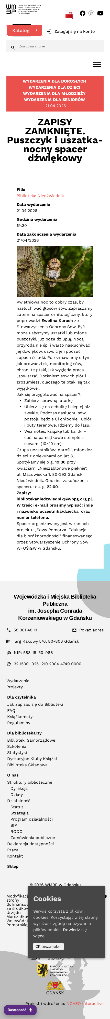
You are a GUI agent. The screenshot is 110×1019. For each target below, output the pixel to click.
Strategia (19, 813)
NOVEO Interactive (85, 1003)
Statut (16, 806)
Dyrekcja (19, 788)
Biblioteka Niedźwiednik (40, 195)
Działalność (18, 800)
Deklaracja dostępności (30, 843)
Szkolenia (16, 746)
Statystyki (17, 752)
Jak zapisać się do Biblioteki (35, 704)
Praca (12, 850)
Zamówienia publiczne (32, 837)
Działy (16, 794)
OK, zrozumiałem (48, 947)
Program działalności (31, 819)
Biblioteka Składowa (27, 764)
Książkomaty (19, 716)
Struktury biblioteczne (29, 782)
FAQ (11, 710)
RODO (16, 831)
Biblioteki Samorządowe (31, 740)
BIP (13, 825)
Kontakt (15, 856)
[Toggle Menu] (97, 64)
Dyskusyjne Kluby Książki (32, 758)
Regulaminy (18, 722)
